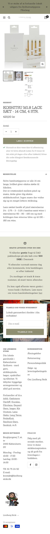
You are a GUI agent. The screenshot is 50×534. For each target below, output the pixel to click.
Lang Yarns (15, 415)
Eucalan (16, 402)
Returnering (34, 358)
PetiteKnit (8, 418)
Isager (12, 408)
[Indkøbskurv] (45, 17)
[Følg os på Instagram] (36, 465)
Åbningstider (34, 353)
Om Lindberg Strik (37, 379)
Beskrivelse (9, 174)
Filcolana (7, 405)
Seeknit (7, 102)
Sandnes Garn (10, 422)
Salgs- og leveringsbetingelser (37, 371)
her (40, 293)
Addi (5, 398)
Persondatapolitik (37, 363)
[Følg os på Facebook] (30, 465)
